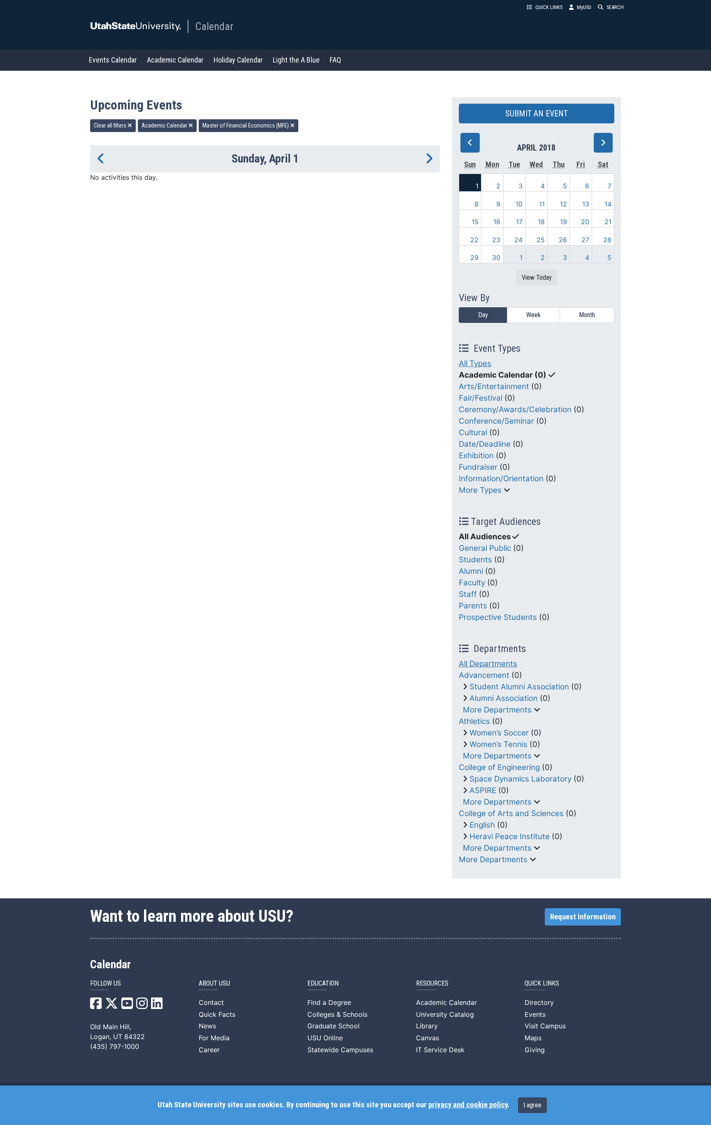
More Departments (497, 709)
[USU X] (111, 1006)
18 (541, 222)
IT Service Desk (440, 1050)
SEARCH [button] (615, 7)
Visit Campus (545, 1026)
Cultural (473, 432)
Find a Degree (329, 1002)
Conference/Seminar (496, 421)
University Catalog (445, 1014)
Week (533, 315)
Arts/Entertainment (494, 386)
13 (585, 204)
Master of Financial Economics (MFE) (246, 125)
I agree (532, 1105)
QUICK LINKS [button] (548, 7)
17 (519, 222)
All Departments (488, 663)
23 (496, 240)
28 (607, 240)
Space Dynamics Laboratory (520, 779)
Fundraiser (478, 467)
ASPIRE (482, 790)
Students (475, 559)
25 (541, 240)
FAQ (335, 60)
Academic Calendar (175, 60)
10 (519, 204)
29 (474, 257)
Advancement (484, 675)
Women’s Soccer (499, 733)
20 (585, 222)
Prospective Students (498, 617)
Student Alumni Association (519, 686)
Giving (535, 1050)
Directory (539, 1002)
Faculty (472, 582)
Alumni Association (503, 698)
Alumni (471, 571)
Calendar (214, 26)
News (207, 1026)
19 (563, 222)
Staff (468, 594)
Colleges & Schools (337, 1014)
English (482, 825)
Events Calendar (113, 60)
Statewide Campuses (340, 1050)
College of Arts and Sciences (511, 813)
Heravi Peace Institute (509, 836)
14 (607, 204)
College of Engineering (499, 767)
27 (585, 240)
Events (535, 1014)
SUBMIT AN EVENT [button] (536, 113)
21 (607, 222)
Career (209, 1050)
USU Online (325, 1038)
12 (563, 204)
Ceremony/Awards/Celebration (515, 409)
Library (427, 1026)
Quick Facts (217, 1014)
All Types (475, 363)
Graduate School (333, 1026)
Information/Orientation (501, 478)
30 (496, 257)
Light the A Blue (296, 60)
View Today (537, 277)
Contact (211, 1002)
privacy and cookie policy (467, 1104)
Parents (473, 605)
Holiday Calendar (238, 60)
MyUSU (584, 7)
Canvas (427, 1038)
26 (563, 240)
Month (587, 315)
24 (518, 240)
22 (474, 240)
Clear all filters (111, 125)
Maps (533, 1038)
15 (475, 222)
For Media (214, 1038)
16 (496, 222)
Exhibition (476, 455)
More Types (480, 490)
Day (483, 315)
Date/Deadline (485, 444)
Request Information (583, 916)
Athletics (474, 721)
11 (542, 204)
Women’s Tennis (498, 744)
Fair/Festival (480, 398)
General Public (485, 548)
